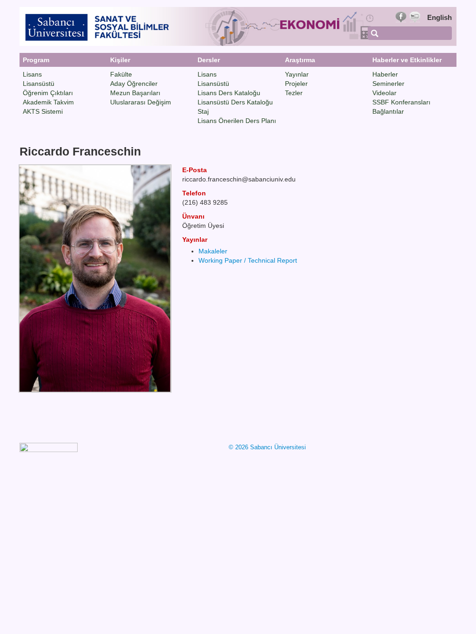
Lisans (32, 74)
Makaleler (212, 251)
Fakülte (121, 74)
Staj (203, 111)
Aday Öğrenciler (134, 83)
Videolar (384, 93)
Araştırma (300, 60)
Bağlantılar (388, 111)
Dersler (209, 60)
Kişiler (120, 60)
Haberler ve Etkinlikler (407, 60)
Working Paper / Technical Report (247, 260)
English (439, 17)
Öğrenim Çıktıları (48, 93)
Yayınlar (297, 74)
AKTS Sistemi (43, 111)
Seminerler (388, 83)
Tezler (294, 93)
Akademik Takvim (48, 102)
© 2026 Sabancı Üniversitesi (267, 447)
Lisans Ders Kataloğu (229, 93)
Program (36, 60)
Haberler (385, 74)
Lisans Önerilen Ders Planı (237, 120)
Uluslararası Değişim (140, 102)
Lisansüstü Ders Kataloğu (235, 102)
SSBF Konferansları (401, 102)
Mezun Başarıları (135, 93)
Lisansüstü (38, 83)
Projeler (296, 83)
